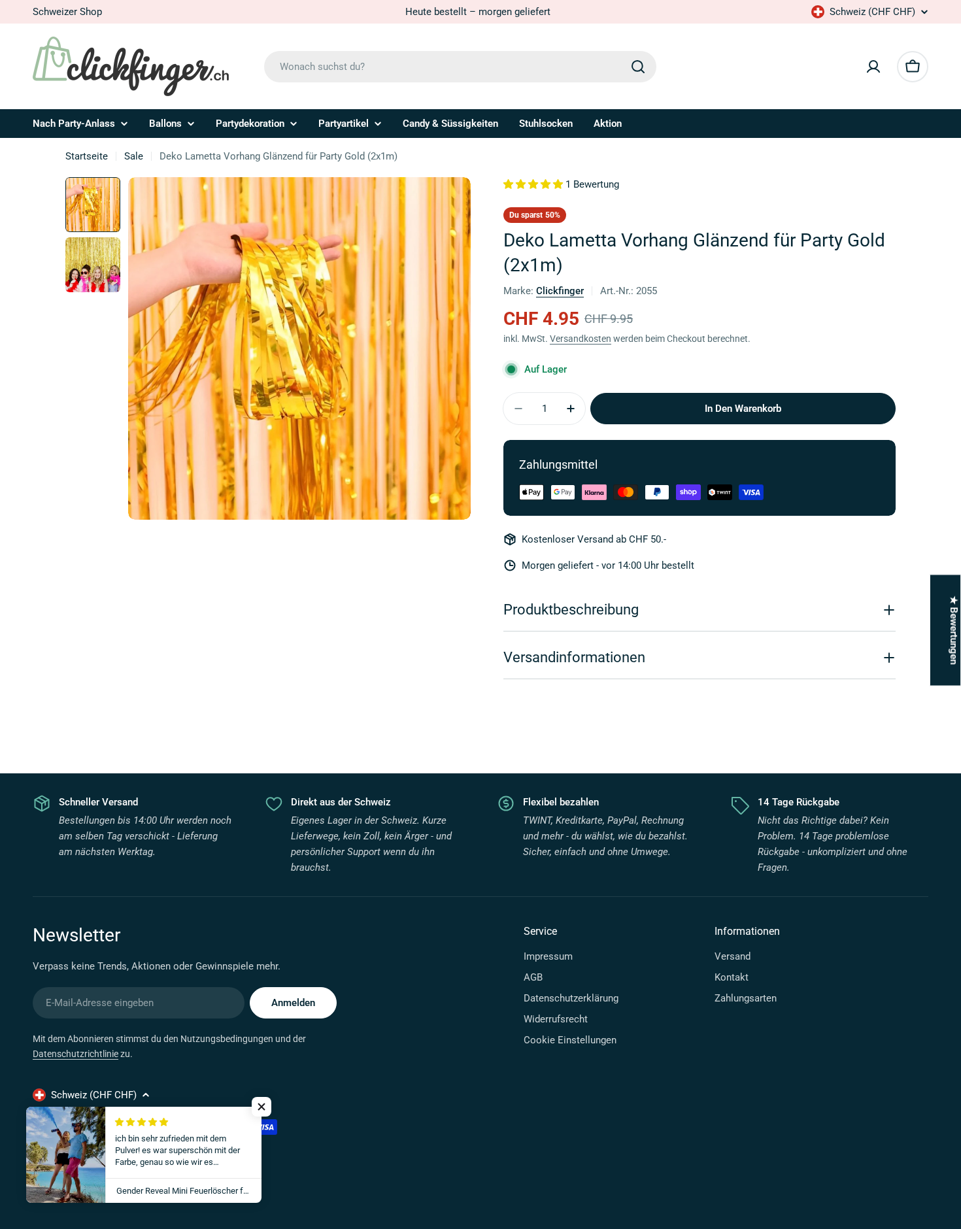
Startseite (86, 156)
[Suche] (638, 67)
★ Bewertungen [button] (954, 630)
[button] (261, 1107)
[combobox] (460, 66)
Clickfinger (560, 291)
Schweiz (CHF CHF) (872, 12)
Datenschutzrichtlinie (75, 1054)
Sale (133, 156)
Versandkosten (580, 338)
